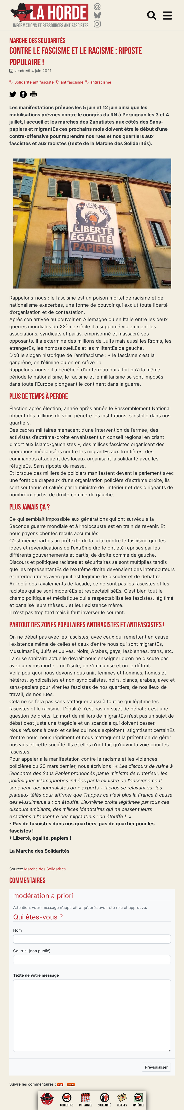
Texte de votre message (36, 975)
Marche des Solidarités (45, 868)
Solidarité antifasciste (33, 82)
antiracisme (100, 82)
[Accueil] (49, 12)
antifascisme (71, 82)
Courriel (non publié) (32, 950)
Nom (17, 930)
